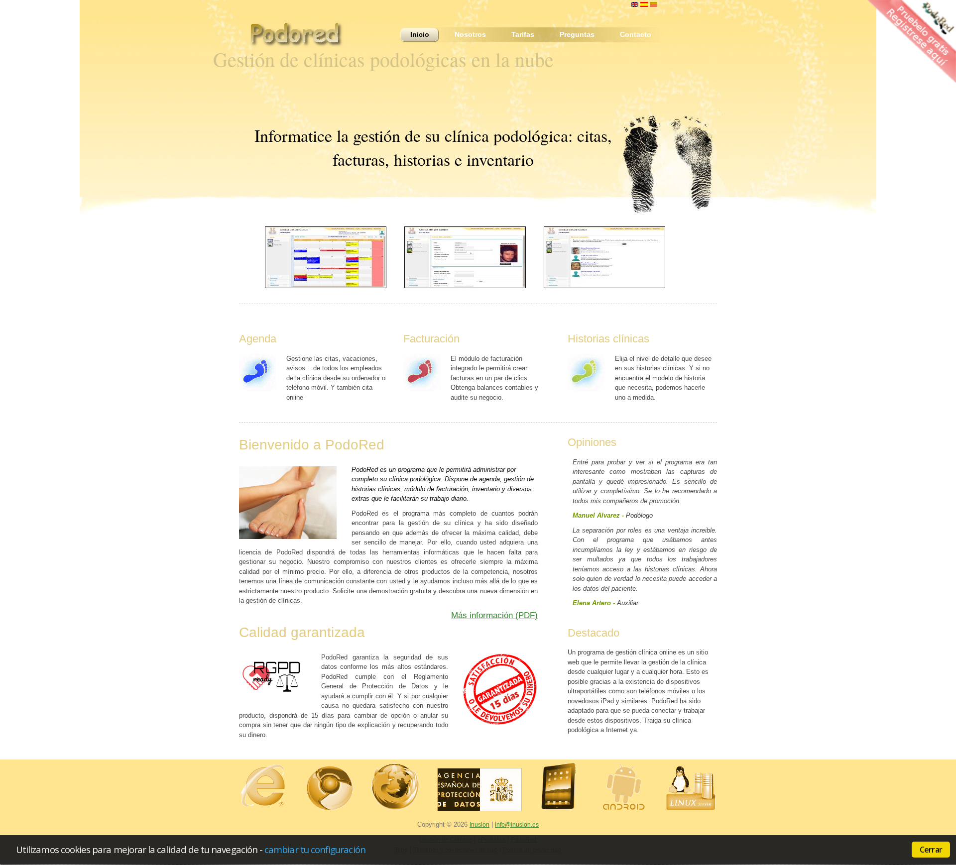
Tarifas (522, 34)
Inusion (479, 824)
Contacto (635, 34)
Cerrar (931, 849)
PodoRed (301, 37)
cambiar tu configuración (314, 849)
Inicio (419, 34)
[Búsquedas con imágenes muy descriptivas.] (602, 257)
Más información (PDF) (494, 615)
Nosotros (470, 34)
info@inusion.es (517, 824)
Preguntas (577, 34)
